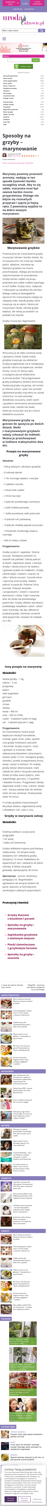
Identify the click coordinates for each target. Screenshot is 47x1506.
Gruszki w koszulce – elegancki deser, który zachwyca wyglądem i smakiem (20, 1061)
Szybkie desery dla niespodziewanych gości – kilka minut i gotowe (22, 1025)
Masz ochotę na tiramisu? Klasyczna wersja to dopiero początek (23, 1001)
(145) (23, 102)
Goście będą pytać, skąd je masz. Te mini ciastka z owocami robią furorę (22, 1013)
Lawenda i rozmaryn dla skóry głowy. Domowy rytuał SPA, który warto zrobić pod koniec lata (23, 1185)
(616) (23, 112)
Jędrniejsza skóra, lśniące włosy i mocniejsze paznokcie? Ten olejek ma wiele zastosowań (22, 1220)
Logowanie (29, 9)
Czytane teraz (8, 1427)
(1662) (23, 78)
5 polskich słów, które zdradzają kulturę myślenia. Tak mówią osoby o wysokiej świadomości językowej (21, 1416)
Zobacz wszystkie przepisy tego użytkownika (18, 163)
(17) (23, 91)
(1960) (23, 96)
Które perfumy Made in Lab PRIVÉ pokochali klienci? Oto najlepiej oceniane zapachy (22, 1196)
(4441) (23, 104)
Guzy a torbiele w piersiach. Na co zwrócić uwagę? (22, 1101)
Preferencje (37, 1499)
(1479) (23, 107)
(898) (23, 124)
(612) (23, 86)
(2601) (23, 117)
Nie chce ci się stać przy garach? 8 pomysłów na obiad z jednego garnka (21, 1048)
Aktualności (7, 1071)
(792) (23, 119)
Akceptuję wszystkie (10, 1499)
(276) (23, 122)
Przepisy (5, 1231)
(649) (23, 76)
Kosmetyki (6, 1178)
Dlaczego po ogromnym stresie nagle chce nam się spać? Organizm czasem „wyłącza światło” (22, 1115)
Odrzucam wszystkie (24, 1499)
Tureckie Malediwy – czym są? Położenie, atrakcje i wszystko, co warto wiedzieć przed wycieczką (22, 1156)
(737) (23, 83)
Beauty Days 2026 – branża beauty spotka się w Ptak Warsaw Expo (22, 1090)
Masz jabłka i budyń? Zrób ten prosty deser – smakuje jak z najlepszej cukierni (22, 1307)
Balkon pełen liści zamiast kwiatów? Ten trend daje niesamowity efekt (19, 1341)
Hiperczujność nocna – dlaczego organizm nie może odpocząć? (21, 1143)
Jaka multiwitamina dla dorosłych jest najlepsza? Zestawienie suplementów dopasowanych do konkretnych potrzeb (22, 1079)
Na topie (5, 1125)
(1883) (23, 81)
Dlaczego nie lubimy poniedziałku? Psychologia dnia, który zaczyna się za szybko (22, 1132)
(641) (23, 88)
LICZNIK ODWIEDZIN (37, 3)
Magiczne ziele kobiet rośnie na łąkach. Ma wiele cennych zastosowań (21, 1392)
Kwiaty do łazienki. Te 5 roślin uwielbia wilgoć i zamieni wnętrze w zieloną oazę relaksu (22, 1366)
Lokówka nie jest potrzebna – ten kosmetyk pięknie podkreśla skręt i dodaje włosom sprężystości (22, 1209)
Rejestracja (18, 9)
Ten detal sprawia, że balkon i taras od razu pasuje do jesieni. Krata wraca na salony (21, 1167)
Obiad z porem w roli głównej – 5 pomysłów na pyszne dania (21, 1036)
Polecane (6, 1319)
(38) (23, 109)
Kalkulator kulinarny (23, 72)
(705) (23, 98)
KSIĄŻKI (25, 3)
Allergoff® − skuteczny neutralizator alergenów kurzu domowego (35, 987)
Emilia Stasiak (16, 156)
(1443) (23, 114)
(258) (23, 93)
